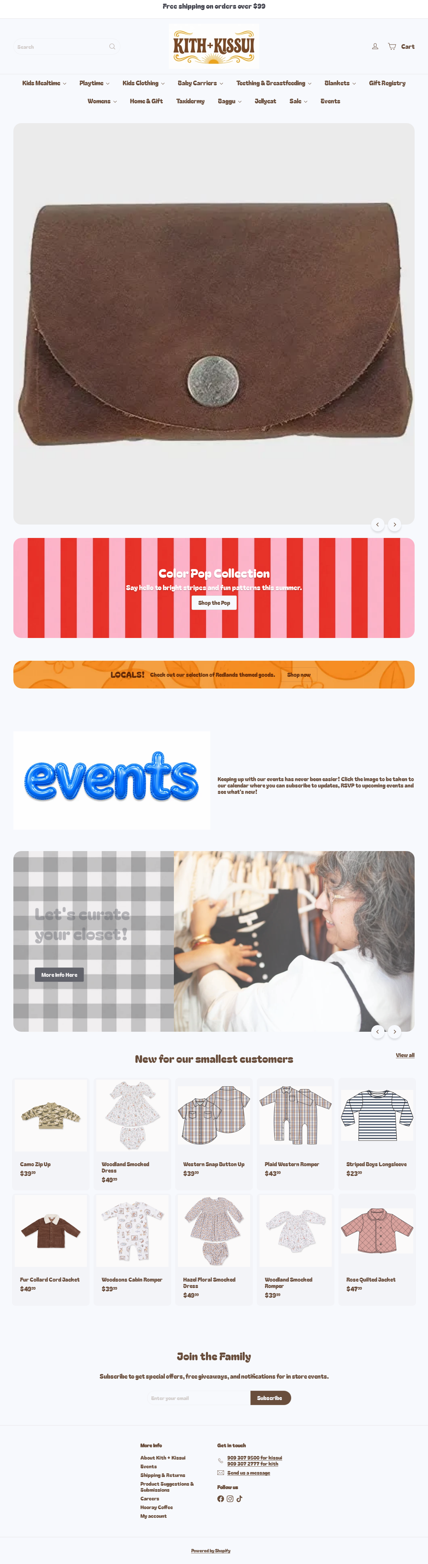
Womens (100, 100)
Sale (296, 100)
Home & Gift (146, 100)
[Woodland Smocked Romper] (295, 1250)
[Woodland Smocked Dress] (132, 1134)
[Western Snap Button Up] (214, 1131)
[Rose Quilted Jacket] (377, 1246)
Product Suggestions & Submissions (167, 1486)
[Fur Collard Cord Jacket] (50, 1246)
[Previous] (378, 524)
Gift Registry (387, 82)
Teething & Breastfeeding (271, 82)
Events (330, 100)
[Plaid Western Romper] (295, 1131)
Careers (149, 1498)
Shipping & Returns (162, 1474)
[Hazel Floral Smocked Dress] (214, 1250)
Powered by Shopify (210, 1550)
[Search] (112, 46)
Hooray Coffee (156, 1506)
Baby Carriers (198, 82)
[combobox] (66, 46)
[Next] (394, 524)
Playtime (92, 82)
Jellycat (265, 100)
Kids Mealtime (41, 82)
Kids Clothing (141, 82)
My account (153, 1515)
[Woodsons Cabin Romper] (132, 1246)
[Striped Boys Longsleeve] (377, 1131)
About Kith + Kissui (163, 1457)
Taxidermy (190, 100)
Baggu (227, 100)
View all (405, 1055)
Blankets (338, 82)
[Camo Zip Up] (50, 1131)
